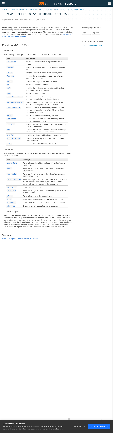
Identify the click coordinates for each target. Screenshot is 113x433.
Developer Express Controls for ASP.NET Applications (22, 238)
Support (70, 3)
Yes (87, 32)
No (97, 32)
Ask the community (94, 45)
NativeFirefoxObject (15, 102)
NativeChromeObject (15, 97)
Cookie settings (79, 426)
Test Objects (35, 9)
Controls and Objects (47, 9)
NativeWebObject (13, 108)
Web (56, 9)
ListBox (82, 9)
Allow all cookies (98, 426)
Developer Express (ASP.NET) (68, 9)
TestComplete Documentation (12, 9)
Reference (26, 9)
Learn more (59, 429)
